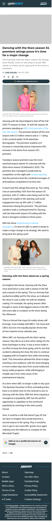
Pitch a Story (8, 486)
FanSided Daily (32, 481)
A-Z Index (6, 499)
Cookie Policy (31, 490)
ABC (11, 453)
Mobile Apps (8, 481)
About (5, 472)
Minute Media (14, 505)
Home (4, 453)
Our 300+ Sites (32, 477)
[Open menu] (3, 3)
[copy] (17, 77)
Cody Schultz (11, 72)
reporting (39, 174)
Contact (6, 477)
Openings (29, 472)
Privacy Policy (31, 486)
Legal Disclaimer (10, 495)
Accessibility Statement (36, 495)
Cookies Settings (33, 499)
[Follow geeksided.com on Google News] (46, 442)
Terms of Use (8, 490)
